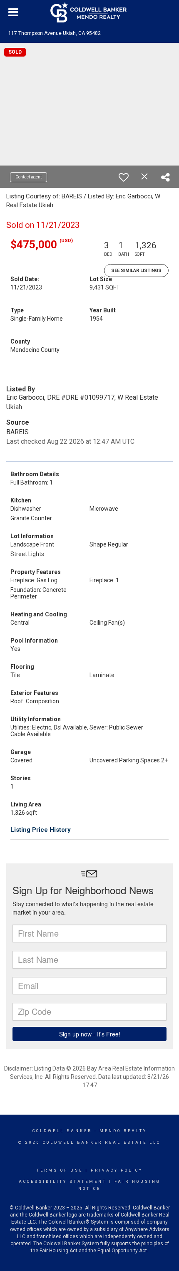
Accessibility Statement (63, 1182)
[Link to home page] (89, 12)
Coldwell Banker (62, 1131)
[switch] (123, 177)
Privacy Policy (117, 1170)
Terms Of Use (60, 1170)
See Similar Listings (136, 270)
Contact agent (28, 177)
